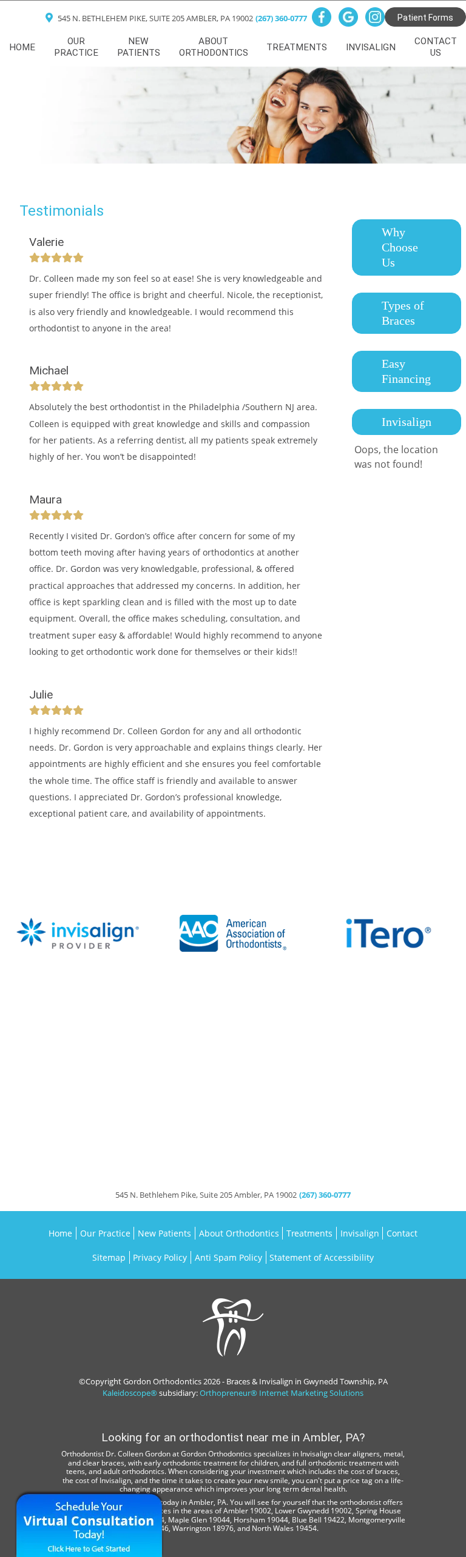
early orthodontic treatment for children (211, 1463)
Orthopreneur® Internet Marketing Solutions (281, 1392)
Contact (402, 1233)
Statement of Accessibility (321, 1257)
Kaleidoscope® (130, 1392)
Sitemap (109, 1257)
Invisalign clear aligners (340, 1454)
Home (22, 47)
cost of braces (374, 1471)
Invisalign (359, 1233)
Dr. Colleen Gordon (138, 1454)
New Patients (164, 1233)
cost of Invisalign (103, 1480)
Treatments (309, 1233)
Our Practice (105, 1233)
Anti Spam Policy (228, 1257)
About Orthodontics (239, 1233)
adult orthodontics (133, 1471)
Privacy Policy (160, 1257)
